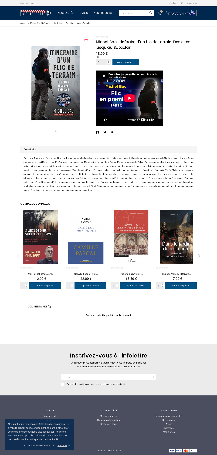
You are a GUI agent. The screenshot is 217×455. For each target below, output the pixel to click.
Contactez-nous (27, 3)
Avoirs (169, 424)
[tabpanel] (55, 83)
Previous (19, 256)
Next (198, 256)
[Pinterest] (112, 132)
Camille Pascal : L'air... (86, 274)
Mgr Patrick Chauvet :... (40, 274)
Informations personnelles (169, 416)
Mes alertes (169, 432)
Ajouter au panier (126, 62)
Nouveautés (66, 12)
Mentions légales (108, 416)
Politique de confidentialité (39, 445)
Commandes (168, 420)
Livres (83, 12)
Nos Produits (103, 12)
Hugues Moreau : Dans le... (176, 274)
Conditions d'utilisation (108, 420)
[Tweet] (104, 132)
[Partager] (97, 132)
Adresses (169, 428)
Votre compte (168, 410)
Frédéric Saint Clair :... (131, 274)
